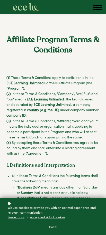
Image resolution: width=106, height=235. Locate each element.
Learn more (16, 217)
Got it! (53, 227)
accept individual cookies (47, 217)
